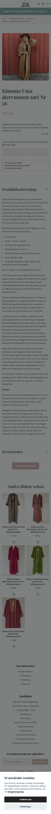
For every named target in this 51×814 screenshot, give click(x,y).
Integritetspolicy (16, 791)
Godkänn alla (25, 799)
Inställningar (25, 806)
